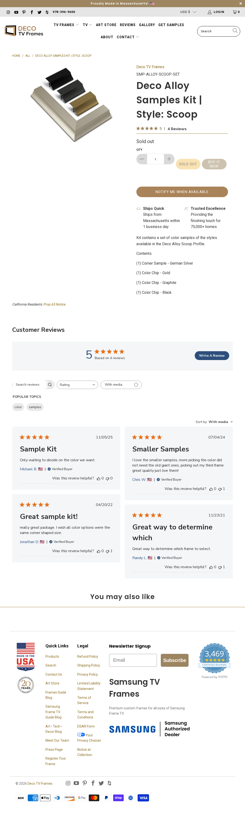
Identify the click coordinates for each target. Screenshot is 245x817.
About (107, 37)
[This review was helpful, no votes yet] (98, 478)
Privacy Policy (87, 674)
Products (52, 656)
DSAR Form (86, 726)
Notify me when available (182, 192)
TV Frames (64, 25)
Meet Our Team (57, 740)
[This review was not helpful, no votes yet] (107, 478)
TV (86, 25)
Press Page (54, 749)
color (18, 407)
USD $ (185, 12)
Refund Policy (87, 656)
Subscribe (174, 660)
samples (35, 407)
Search (50, 665)
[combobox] (77, 385)
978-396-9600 (64, 12)
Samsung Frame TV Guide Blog (53, 712)
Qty (139, 149)
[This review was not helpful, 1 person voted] (220, 488)
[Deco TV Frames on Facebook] (31, 12)
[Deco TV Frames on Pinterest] (24, 12)
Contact (126, 37)
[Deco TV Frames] (24, 31)
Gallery (147, 25)
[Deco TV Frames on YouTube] (16, 12)
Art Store (106, 25)
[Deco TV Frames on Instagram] (8, 12)
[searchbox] (28, 384)
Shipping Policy (88, 665)
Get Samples (171, 25)
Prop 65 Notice (54, 304)
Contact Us (53, 674)
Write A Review (212, 355)
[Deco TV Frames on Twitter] (39, 12)
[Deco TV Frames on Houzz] (47, 12)
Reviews (128, 25)
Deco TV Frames (150, 67)
